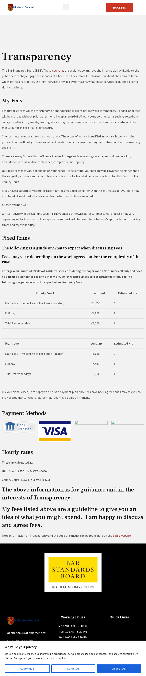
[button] (66, 7)
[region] (73, 658)
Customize (27, 668)
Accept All (119, 668)
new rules (58, 70)
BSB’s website (122, 535)
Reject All (73, 668)
